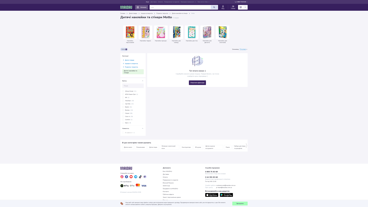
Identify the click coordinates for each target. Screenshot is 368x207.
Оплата (160, 2)
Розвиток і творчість (162, 13)
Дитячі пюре (153, 147)
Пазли (228, 147)
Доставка (154, 2)
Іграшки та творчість (147, 13)
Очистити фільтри (197, 83)
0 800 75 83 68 (241, 2)
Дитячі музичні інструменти (210, 147)
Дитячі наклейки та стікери (180, 13)
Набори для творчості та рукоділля (241, 147)
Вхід (223, 8)
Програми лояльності (187, 2)
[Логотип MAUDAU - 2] (127, 7)
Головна (122, 13)
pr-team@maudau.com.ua (224, 187)
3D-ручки (198, 147)
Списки (233, 8)
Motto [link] (193, 13)
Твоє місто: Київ (203, 2)
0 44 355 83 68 (211, 177)
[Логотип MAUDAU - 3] (141, 168)
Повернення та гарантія (171, 2)
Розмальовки (140, 147)
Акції (147, 2)
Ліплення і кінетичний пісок (169, 147)
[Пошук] (214, 7)
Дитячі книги (128, 147)
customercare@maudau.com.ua (225, 185)
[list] (121, 176)
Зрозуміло (240, 203)
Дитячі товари (133, 13)
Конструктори (186, 147)
